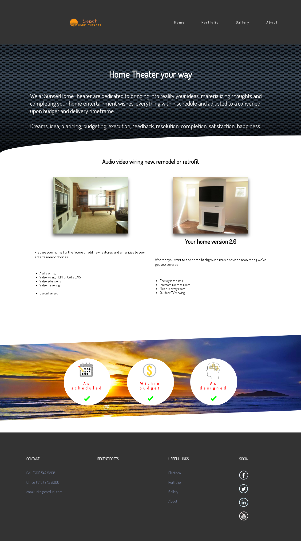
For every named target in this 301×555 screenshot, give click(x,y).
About (272, 22)
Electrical (175, 473)
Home (179, 22)
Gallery (243, 22)
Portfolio (210, 22)
